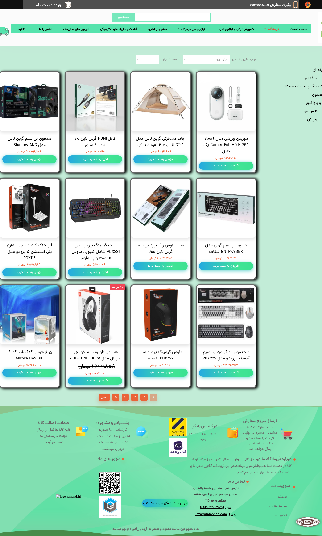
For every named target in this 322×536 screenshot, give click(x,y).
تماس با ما (45, 28)
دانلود (21, 28)
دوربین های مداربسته (76, 28)
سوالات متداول (278, 506)
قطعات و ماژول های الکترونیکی (118, 28)
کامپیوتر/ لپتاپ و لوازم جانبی (236, 28)
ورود (57, 5)
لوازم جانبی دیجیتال (193, 28)
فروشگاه (273, 28)
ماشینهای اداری (157, 28)
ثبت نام (42, 5)
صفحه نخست (298, 28)
